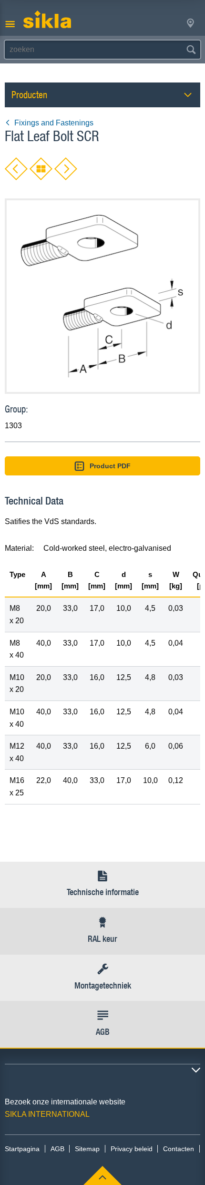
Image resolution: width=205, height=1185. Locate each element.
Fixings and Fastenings (53, 123)
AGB (57, 1149)
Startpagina (22, 1149)
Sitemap (87, 1149)
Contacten (178, 1149)
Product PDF (110, 466)
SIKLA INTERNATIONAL (47, 1114)
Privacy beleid (132, 1149)
